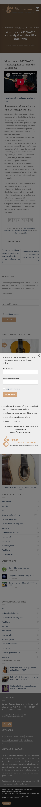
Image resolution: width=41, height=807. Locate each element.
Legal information (13, 389)
